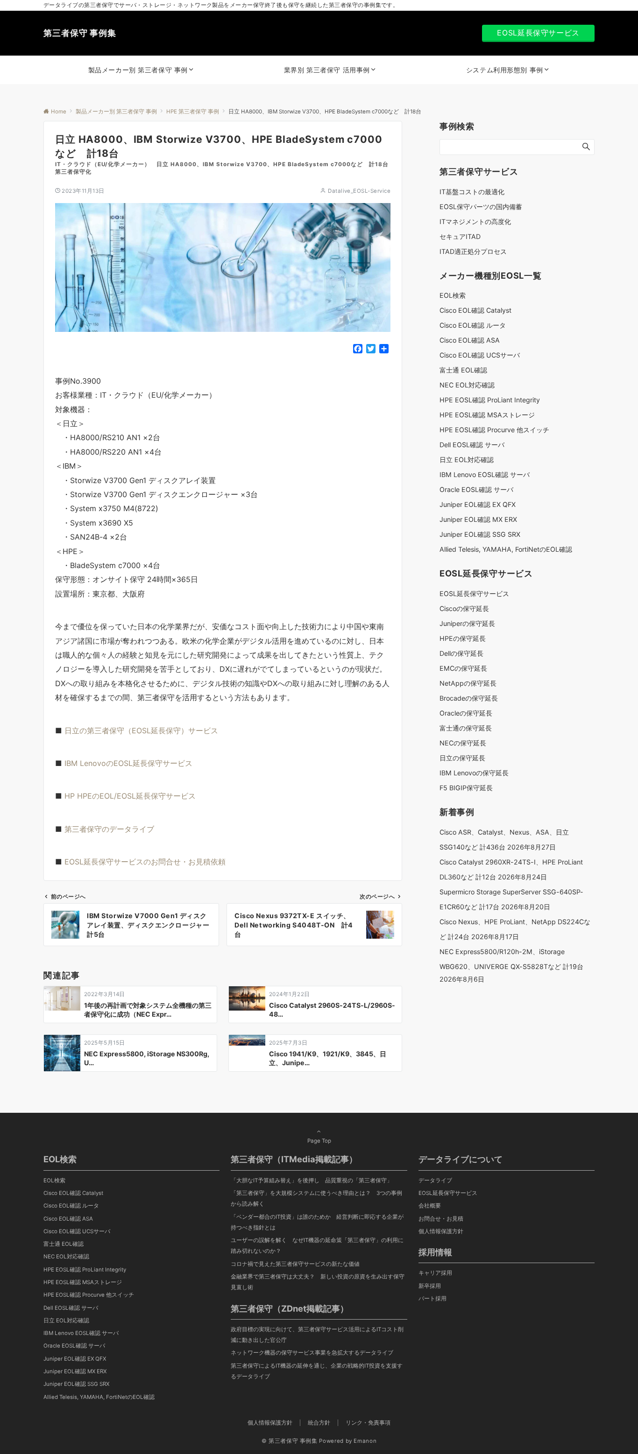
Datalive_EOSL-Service (359, 191)
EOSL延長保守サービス (538, 32)
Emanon (365, 1441)
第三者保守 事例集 (79, 33)
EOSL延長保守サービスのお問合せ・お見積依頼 (145, 861)
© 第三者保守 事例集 (290, 1441)
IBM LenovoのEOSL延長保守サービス (128, 763)
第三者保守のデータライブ (109, 829)
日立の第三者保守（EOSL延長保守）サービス (141, 730)
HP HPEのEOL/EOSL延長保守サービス (130, 796)
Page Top (319, 1141)
